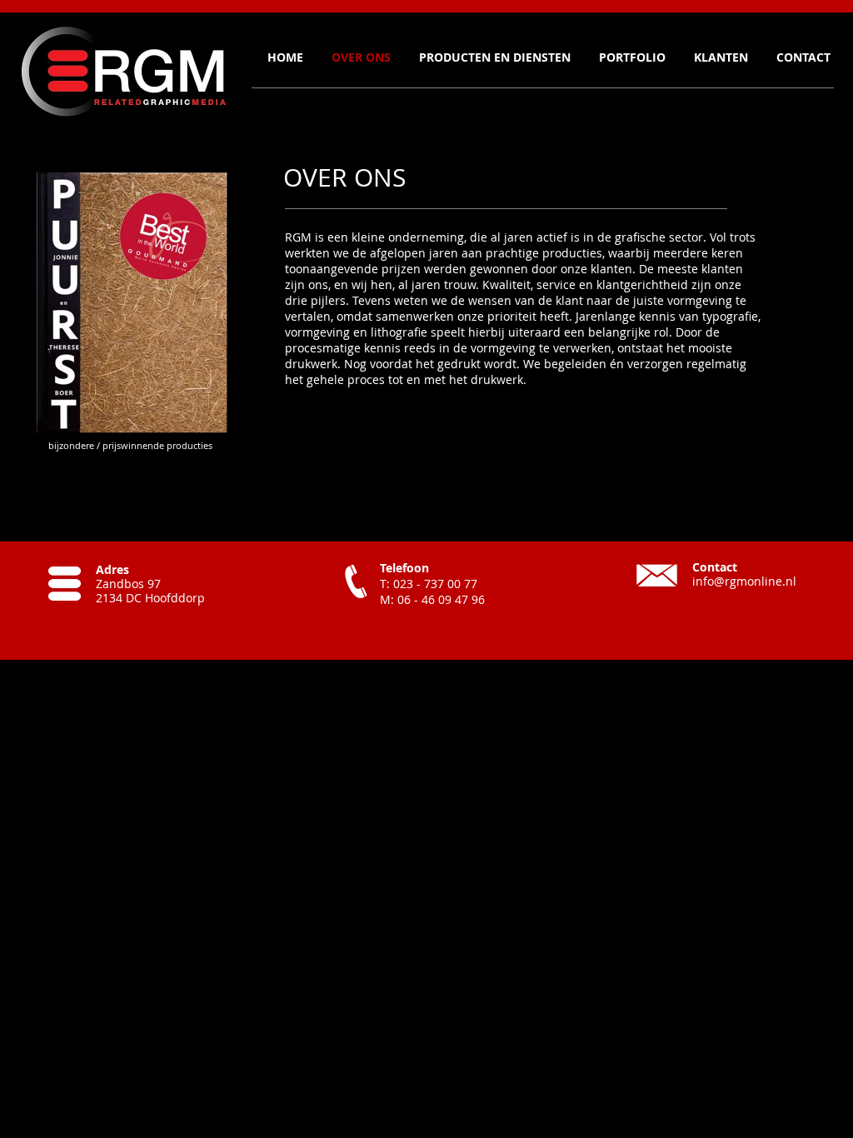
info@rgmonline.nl (744, 581)
